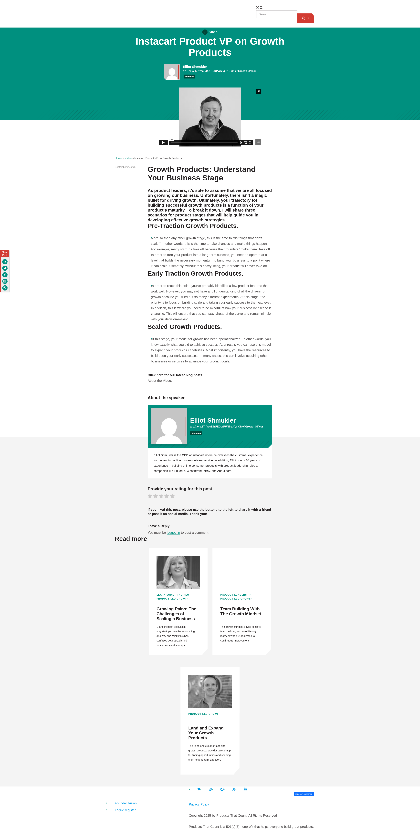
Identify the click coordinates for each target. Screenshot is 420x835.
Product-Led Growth (173, 598)
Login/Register (125, 810)
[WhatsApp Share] (5, 288)
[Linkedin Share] (5, 261)
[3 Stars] (161, 497)
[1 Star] (150, 497)
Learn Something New (173, 594)
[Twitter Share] (5, 268)
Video (128, 158)
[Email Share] (5, 281)
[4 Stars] (166, 497)
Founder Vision (126, 803)
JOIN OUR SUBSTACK (303, 794)
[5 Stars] (172, 497)
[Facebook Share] (5, 274)
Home (118, 158)
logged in (173, 532)
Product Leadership (235, 594)
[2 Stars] (155, 497)
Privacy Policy (199, 804)
